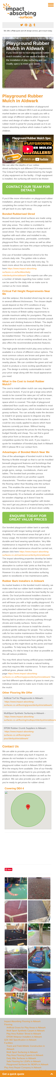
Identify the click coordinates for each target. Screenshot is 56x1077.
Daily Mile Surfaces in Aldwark (21, 1058)
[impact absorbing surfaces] (20, 10)
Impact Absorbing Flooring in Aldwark (22, 1021)
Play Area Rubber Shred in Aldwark (24, 1033)
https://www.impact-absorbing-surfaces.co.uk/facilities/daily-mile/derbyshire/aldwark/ (19, 272)
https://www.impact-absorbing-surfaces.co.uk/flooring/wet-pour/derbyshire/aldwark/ (19, 735)
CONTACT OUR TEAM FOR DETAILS (28, 188)
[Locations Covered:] (3, 5)
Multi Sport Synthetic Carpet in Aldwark (26, 1030)
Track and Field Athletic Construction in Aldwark (26, 1047)
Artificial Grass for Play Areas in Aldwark (26, 1027)
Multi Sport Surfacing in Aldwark (22, 1052)
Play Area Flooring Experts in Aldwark (25, 1055)
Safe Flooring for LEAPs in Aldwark (24, 1061)
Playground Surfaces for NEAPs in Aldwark (27, 1064)
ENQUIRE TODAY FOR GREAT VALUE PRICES (28, 517)
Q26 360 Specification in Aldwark (20, 1040)
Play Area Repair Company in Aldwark (22, 1067)
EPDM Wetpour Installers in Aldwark (24, 1036)
